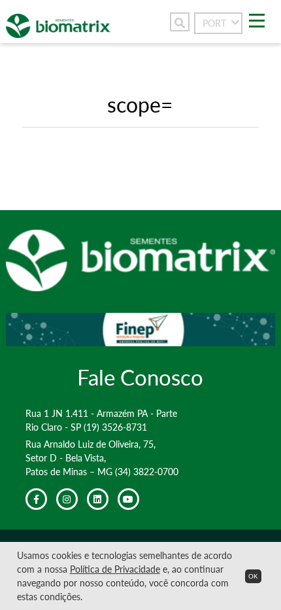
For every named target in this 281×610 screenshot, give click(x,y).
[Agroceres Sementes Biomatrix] (58, 33)
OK (253, 576)
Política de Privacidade (115, 569)
